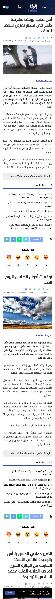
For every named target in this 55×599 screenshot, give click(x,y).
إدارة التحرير (46, 41)
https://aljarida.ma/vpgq (23, 176)
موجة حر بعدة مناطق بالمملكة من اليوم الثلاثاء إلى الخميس (28, 503)
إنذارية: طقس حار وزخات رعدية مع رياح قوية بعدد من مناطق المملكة (28, 486)
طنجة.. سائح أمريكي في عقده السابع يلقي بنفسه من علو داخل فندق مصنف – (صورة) (30, 226)
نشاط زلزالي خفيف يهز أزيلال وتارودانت (32, 211)
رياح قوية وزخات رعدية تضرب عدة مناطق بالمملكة (31, 473)
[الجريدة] (27, 7)
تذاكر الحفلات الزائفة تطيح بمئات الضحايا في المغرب (30, 204)
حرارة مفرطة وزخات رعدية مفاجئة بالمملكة (29, 479)
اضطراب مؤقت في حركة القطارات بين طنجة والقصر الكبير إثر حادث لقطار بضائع (30, 196)
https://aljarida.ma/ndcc (24, 453)
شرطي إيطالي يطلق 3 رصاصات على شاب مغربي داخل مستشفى (28, 218)
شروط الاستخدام (35, 593)
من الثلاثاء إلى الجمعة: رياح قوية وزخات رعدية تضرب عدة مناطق (29, 495)
